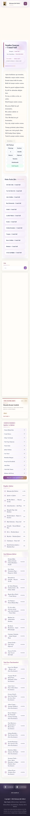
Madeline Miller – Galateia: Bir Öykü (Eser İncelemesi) (13, 752)
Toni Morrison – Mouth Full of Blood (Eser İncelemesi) (12, 725)
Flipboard (19, 155)
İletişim (24, 811)
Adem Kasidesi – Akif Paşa (14, 506)
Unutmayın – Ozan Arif (13, 541)
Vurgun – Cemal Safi (11, 234)
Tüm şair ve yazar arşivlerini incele (15, 477)
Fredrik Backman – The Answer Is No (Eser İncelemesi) (13, 743)
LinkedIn (19, 151)
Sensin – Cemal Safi (11, 222)
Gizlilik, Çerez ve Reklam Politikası (18, 813)
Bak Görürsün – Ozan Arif (14, 522)
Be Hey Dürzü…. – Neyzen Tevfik (14, 500)
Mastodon (15, 159)
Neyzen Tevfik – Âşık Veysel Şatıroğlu (12, 652)
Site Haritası (15, 792)
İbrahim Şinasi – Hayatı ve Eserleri (14, 516)
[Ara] (25, 267)
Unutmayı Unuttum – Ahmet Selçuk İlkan (13, 636)
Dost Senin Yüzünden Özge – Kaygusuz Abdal (13, 571)
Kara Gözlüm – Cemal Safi (13, 240)
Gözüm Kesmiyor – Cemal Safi (14, 228)
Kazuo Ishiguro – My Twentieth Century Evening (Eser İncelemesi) (12, 715)
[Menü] (25, 3)
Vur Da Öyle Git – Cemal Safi (14, 191)
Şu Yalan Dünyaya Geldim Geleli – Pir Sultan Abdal (13, 587)
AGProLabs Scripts (15, 802)
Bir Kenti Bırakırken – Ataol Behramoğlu (13, 627)
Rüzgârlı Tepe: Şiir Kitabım (12, 511)
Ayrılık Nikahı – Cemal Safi (13, 215)
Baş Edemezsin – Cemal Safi (13, 203)
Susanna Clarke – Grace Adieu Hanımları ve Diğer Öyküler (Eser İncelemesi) (13, 762)
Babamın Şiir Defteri (14, 3)
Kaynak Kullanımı (14, 804)
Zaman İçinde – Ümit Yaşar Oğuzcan (12, 644)
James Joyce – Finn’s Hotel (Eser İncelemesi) (13, 687)
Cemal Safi (16, 51)
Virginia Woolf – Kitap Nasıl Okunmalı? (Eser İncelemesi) (12, 678)
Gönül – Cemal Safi (11, 209)
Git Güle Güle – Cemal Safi (13, 185)
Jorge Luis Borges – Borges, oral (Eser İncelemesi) (13, 669)
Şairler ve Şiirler (11, 495)
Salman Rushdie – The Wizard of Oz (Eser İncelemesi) (13, 735)
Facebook (19, 148)
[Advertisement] (15, 23)
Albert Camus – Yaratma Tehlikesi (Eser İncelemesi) (13, 706)
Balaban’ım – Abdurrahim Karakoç (11, 619)
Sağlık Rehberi (23, 802)
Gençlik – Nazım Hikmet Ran (13, 527)
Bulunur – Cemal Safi (12, 246)
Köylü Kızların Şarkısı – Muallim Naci (13, 546)
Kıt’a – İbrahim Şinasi (13, 532)
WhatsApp (10, 148)
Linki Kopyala (15, 166)
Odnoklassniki (15, 162)
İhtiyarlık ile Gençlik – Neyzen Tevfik (13, 579)
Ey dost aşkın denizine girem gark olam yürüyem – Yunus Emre (13, 610)
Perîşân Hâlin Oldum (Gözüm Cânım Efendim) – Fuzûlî (13, 561)
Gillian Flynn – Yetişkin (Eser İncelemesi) (12, 772)
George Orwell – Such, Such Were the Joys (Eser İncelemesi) (12, 697)
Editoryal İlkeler (6, 804)
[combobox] (13, 268)
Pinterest (11, 155)
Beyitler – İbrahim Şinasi (14, 536)
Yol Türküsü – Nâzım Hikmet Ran (13, 602)
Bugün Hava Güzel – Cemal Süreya (13, 595)
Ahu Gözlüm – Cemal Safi (13, 197)
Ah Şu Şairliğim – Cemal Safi (13, 252)
